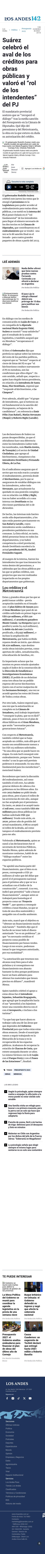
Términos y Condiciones (16, 1493)
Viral (7, 1471)
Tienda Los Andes (13, 1486)
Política (14, 30)
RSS (7, 1500)
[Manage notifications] (39, 1543)
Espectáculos (11, 1446)
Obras (7, 1074)
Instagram (12, 1398)
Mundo (9, 1450)
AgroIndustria (11, 1464)
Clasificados (11, 1489)
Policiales (10, 1439)
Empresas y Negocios (15, 1457)
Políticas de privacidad (15, 1496)
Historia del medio (13, 1504)
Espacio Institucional (14, 1475)
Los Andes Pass (12, 1482)
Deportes (9, 1443)
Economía (10, 1432)
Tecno (8, 1468)
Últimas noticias (12, 1425)
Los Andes (4, 30)
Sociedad (10, 1436)
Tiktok (18, 1398)
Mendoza (18, 1074)
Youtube (30, 1398)
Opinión (9, 1453)
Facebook (7, 1398)
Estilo (8, 1461)
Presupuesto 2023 (22, 1070)
